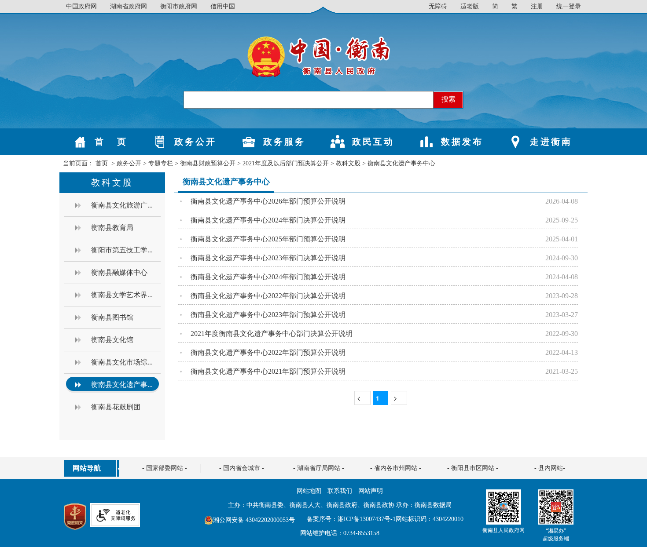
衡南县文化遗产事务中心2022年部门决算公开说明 (268, 295)
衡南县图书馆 (112, 317)
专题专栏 (160, 163)
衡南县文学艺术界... (122, 295)
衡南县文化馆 (112, 339)
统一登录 (568, 6)
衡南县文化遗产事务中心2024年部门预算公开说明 (268, 277)
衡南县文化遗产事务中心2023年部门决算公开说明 (268, 258)
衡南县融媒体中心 (119, 272)
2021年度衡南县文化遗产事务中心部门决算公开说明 (272, 333)
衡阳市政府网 (178, 6)
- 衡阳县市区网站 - (472, 468)
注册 (537, 6)
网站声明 (370, 491)
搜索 (448, 99)
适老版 (469, 6)
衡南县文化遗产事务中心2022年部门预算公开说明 (268, 352)
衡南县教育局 (112, 227)
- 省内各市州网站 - (395, 468)
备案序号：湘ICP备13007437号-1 (351, 519)
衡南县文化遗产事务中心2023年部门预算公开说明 (268, 314)
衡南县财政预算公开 (207, 163)
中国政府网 (81, 6)
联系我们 (339, 491)
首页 (102, 163)
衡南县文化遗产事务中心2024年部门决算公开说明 (268, 220)
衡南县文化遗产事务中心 (401, 163)
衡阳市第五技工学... (122, 250)
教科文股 (348, 163)
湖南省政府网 (128, 6)
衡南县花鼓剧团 (115, 407)
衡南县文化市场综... (122, 362)
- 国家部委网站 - (164, 468)
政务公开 (129, 163)
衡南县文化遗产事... (122, 384)
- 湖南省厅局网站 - (318, 468)
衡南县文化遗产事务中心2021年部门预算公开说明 (268, 371)
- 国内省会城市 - (241, 468)
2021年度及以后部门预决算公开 (286, 163)
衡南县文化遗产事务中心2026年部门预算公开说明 (268, 201)
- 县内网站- (549, 468)
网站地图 (309, 491)
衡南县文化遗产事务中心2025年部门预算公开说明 (268, 239)
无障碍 (438, 6)
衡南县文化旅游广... (122, 205)
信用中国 (222, 6)
